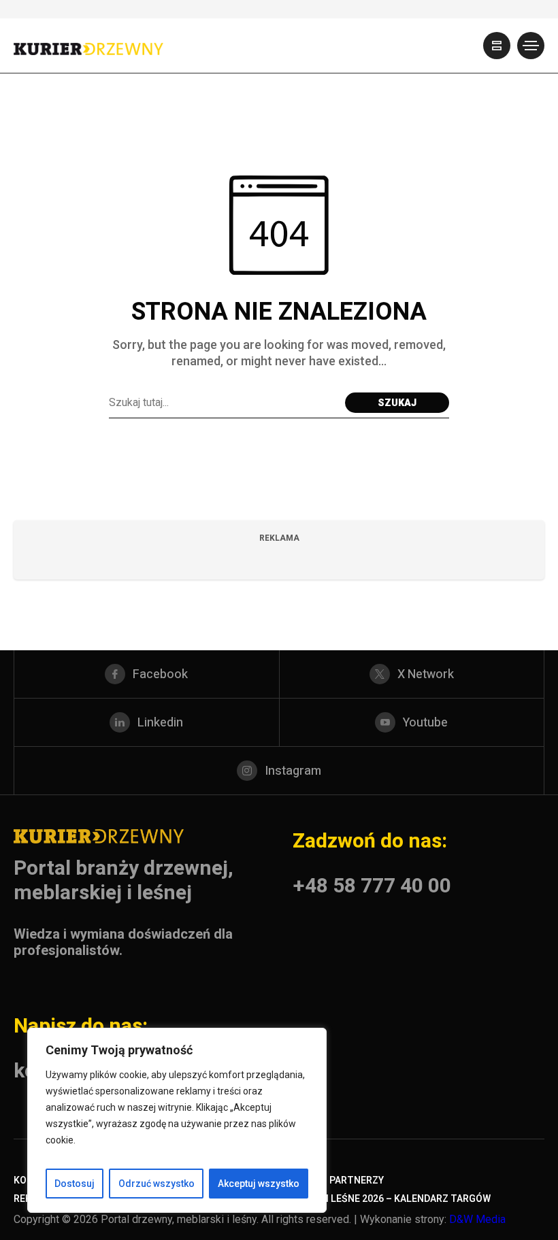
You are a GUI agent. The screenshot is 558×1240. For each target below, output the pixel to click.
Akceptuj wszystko (258, 1183)
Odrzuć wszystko (156, 1183)
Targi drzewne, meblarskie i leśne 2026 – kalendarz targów (339, 1199)
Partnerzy (356, 1180)
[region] (177, 1120)
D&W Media (477, 1219)
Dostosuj (74, 1183)
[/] (496, 45)
